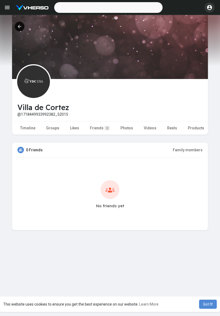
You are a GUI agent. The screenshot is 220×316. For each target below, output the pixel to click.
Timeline (27, 128)
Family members (188, 150)
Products (196, 128)
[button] (108, 7)
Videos (150, 128)
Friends (99, 128)
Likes (74, 128)
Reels (172, 128)
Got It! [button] (208, 304)
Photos (126, 128)
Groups (52, 128)
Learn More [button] (149, 304)
